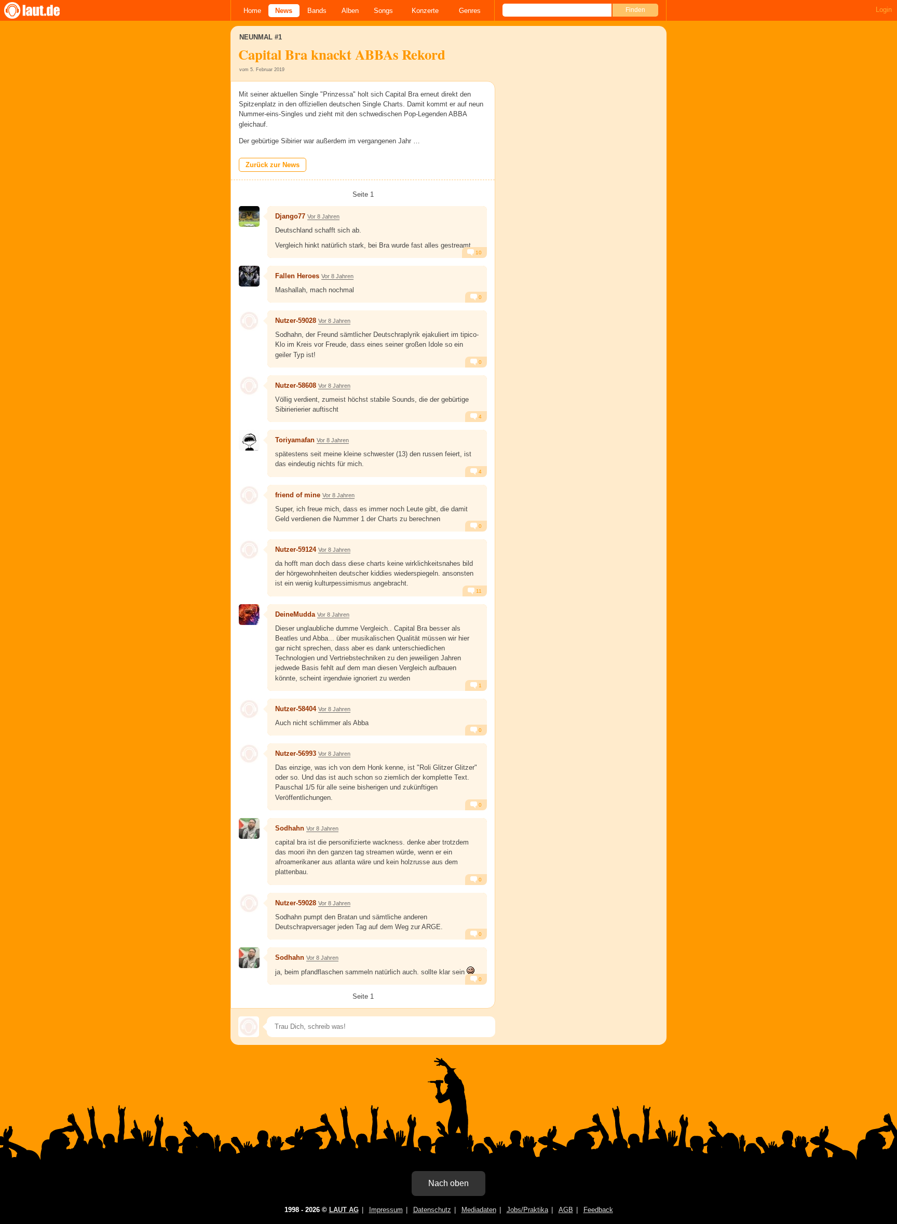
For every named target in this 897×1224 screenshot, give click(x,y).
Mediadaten (478, 1210)
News (283, 11)
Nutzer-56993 (295, 753)
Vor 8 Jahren (323, 216)
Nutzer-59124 (295, 549)
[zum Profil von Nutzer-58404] (249, 709)
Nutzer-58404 (295, 709)
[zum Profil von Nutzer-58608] (249, 385)
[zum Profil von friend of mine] (249, 495)
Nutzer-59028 (295, 320)
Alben (350, 11)
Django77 (290, 216)
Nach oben (448, 1183)
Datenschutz (432, 1210)
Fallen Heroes (297, 276)
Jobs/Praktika (527, 1210)
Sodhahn (289, 828)
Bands (317, 11)
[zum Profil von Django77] (249, 216)
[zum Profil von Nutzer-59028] (249, 320)
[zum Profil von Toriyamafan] (249, 440)
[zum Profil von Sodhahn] (249, 828)
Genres (470, 11)
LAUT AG (344, 1210)
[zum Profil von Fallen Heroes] (249, 276)
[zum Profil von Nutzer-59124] (249, 549)
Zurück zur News (273, 165)
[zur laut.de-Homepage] (41, 10)
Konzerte (425, 11)
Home (252, 11)
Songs (383, 11)
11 (478, 591)
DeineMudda (295, 614)
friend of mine (297, 495)
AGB (566, 1210)
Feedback (598, 1210)
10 (478, 252)
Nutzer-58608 (295, 385)
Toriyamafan (295, 440)
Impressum (386, 1210)
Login (884, 9)
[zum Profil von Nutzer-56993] (249, 753)
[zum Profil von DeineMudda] (249, 614)
